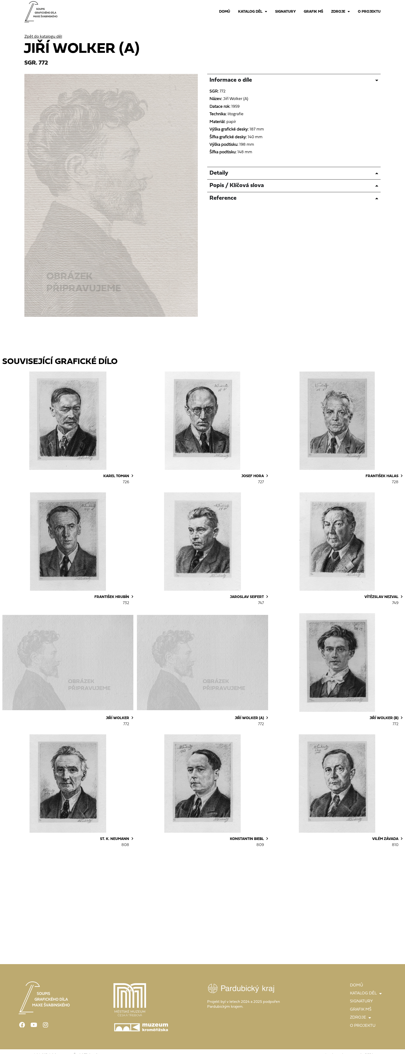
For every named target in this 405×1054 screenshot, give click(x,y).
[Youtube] (34, 1025)
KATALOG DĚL (250, 12)
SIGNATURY (285, 12)
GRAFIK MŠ (313, 12)
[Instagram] (45, 1025)
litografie (236, 114)
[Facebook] (22, 1025)
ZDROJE (338, 12)
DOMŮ (224, 12)
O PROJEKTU (369, 12)
